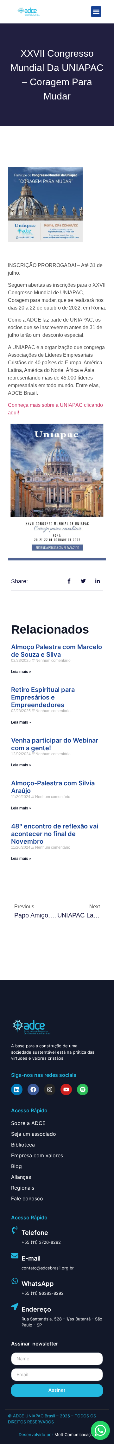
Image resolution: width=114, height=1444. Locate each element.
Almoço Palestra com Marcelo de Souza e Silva (56, 650)
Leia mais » (21, 671)
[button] (96, 11)
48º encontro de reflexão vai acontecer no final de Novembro (54, 833)
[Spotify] (82, 1089)
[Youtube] (66, 1089)
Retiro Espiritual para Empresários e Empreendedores (43, 697)
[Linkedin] (16, 1089)
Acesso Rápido (29, 1110)
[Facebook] (33, 1089)
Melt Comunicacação (74, 1434)
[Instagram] (49, 1089)
